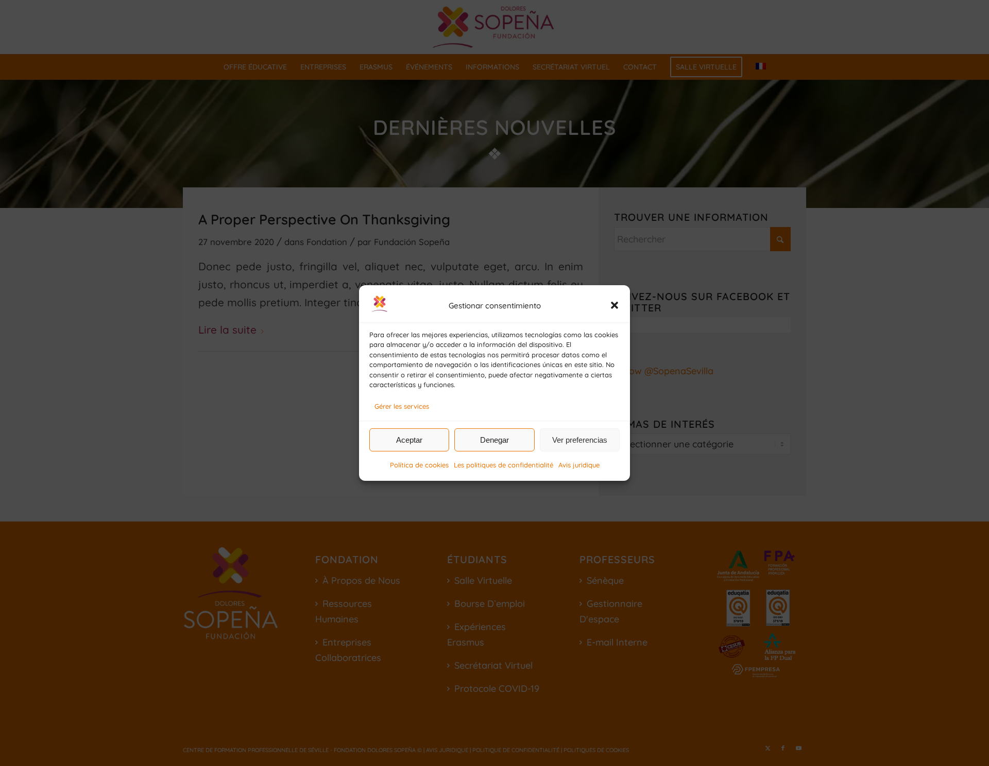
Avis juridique (579, 465)
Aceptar (409, 440)
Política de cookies (419, 465)
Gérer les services (401, 406)
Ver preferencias (579, 440)
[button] (614, 305)
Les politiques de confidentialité (503, 465)
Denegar (494, 440)
